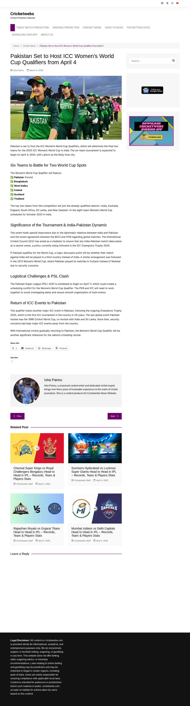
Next (113, 416)
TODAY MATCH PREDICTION (32, 27)
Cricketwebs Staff (24, 484)
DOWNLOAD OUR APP (24, 34)
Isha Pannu (18, 70)
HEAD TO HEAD (114, 27)
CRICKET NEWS (92, 27)
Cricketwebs (22, 13)
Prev (19, 416)
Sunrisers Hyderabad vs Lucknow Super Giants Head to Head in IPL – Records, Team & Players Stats (93, 471)
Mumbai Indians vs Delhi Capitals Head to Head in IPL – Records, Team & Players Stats (93, 532)
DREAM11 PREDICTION (66, 27)
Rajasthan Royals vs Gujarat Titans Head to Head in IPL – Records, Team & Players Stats (37, 532)
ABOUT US (47, 34)
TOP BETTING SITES (138, 27)
